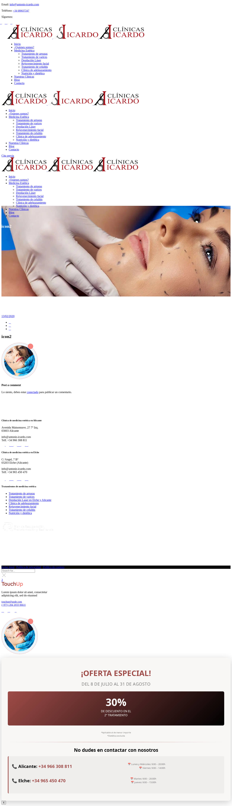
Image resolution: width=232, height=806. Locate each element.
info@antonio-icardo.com (24, 4)
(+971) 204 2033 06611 (13, 605)
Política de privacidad (28, 567)
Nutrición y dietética (20, 513)
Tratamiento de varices (21, 496)
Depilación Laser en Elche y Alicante (30, 500)
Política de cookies (53, 567)
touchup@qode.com (11, 601)
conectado (32, 392)
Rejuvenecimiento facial (22, 506)
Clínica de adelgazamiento (24, 503)
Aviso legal (7, 567)
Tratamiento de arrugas (22, 493)
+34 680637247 (21, 10)
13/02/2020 (7, 316)
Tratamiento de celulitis (22, 509)
